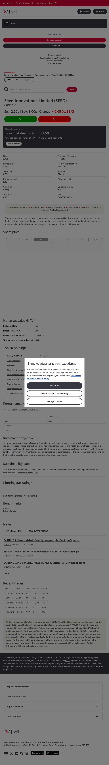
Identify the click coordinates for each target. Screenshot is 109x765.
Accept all (54, 386)
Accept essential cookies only (54, 393)
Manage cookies (54, 401)
